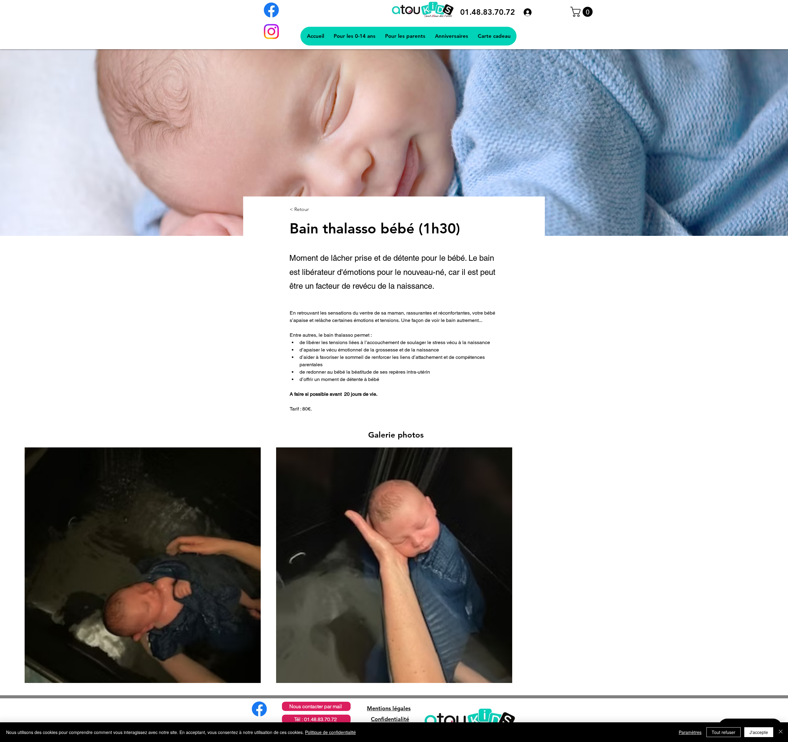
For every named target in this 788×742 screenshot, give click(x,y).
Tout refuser (723, 732)
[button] (582, 12)
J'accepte (759, 732)
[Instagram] (271, 32)
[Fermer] (780, 732)
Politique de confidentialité (330, 732)
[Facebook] (271, 10)
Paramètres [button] (690, 732)
